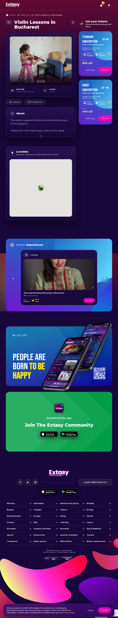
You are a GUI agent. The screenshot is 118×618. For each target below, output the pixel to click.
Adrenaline (39, 503)
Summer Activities (69, 535)
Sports (10, 535)
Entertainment (36, 102)
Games (90, 516)
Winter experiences (96, 541)
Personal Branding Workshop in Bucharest (44, 293)
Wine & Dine (66, 541)
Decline (91, 610)
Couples (37, 510)
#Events (11, 503)
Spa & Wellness (94, 529)
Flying (63, 516)
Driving (90, 510)
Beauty (10, 510)
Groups (10, 522)
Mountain (11, 529)
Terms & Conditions (49, 552)
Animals (90, 503)
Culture (63, 510)
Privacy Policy (68, 613)
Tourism (90, 535)
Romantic (64, 529)
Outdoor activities (42, 529)
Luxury (90, 522)
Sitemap (72, 552)
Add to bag (90, 70)
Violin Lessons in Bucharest (48, 15)
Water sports (40, 541)
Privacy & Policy (62, 552)
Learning (25, 15)
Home (12, 15)
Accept (104, 610)
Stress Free (39, 535)
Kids (36, 522)
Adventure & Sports (69, 503)
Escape (37, 516)
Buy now (105, 70)
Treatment (12, 541)
